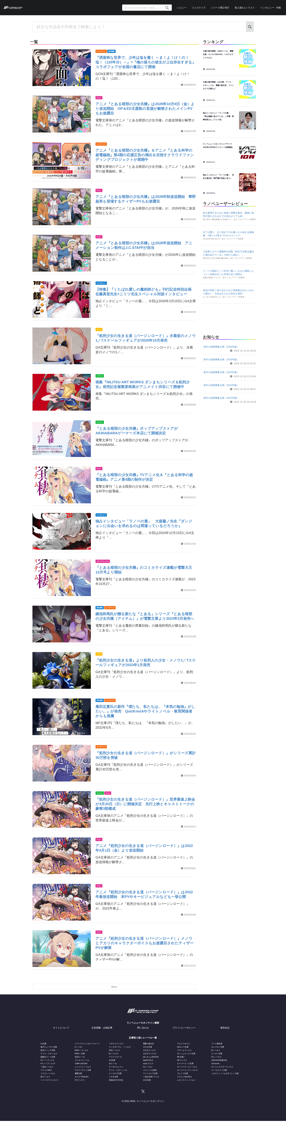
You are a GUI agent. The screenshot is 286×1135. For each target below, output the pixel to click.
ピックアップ (101, 51)
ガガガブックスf (149, 1054)
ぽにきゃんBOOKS (151, 1057)
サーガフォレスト (116, 1067)
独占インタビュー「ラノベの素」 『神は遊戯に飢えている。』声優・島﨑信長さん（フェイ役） (218, 116)
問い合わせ (143, 1027)
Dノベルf (78, 1047)
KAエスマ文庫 (183, 1047)
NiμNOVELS (148, 1060)
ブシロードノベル (82, 1060)
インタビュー (101, 283)
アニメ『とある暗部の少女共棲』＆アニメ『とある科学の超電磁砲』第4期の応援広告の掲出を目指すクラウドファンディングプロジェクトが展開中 (144, 155)
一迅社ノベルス (47, 1067)
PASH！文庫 (80, 1054)
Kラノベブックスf (48, 1063)
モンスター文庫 (217, 1047)
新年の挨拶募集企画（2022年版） (221, 398)
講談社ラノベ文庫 (48, 1057)
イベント (100, 376)
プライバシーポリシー (184, 1027)
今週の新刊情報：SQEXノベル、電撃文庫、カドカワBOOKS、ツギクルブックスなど (218, 54)
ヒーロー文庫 (216, 1054)
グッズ (99, 329)
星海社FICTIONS (116, 1080)
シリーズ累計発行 (220, 7)
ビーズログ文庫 (115, 1073)
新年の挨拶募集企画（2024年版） (221, 372)
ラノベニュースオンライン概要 (143, 1022)
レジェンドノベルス (83, 1067)
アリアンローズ (115, 1057)
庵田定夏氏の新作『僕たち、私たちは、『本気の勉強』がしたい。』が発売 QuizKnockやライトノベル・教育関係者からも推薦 (145, 711)
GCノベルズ (216, 1057)
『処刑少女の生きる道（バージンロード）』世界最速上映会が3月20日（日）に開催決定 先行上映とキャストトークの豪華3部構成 (145, 804)
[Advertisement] (229, 318)
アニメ (99, 98)
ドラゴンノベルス (48, 1073)
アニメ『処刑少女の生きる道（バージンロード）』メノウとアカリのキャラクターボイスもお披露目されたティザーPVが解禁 (144, 943)
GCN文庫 (147, 1080)
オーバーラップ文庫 (185, 1063)
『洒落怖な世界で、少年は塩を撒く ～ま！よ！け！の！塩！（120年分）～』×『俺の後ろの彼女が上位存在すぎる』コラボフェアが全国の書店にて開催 (145, 62)
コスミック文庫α (150, 1070)
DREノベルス (114, 1050)
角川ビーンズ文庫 (48, 1050)
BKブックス (45, 1077)
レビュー (181, 7)
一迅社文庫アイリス (151, 1077)
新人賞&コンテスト (245, 7)
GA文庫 (112, 1060)
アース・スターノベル (118, 1070)
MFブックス (182, 1060)
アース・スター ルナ (49, 1054)
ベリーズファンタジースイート (87, 1044)
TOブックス (80, 1080)
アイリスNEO (46, 1070)
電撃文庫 (78, 1073)
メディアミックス (103, 561)
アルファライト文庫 (83, 1070)
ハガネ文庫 (113, 1077)
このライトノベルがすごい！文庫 (225, 1073)
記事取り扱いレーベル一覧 (143, 1037)
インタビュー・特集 (270, 7)
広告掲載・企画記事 (102, 1027)
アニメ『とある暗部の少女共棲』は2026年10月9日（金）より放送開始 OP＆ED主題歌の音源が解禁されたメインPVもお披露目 (145, 108)
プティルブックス (184, 1050)
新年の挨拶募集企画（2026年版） (221, 346)
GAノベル (113, 1063)
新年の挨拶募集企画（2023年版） (221, 385)
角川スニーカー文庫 (49, 1047)
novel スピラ (148, 1063)
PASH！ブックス (81, 1050)
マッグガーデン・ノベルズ (120, 1047)
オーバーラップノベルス (187, 1067)
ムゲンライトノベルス (186, 1080)
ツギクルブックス (116, 1044)
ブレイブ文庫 (182, 1073)
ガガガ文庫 (147, 1047)
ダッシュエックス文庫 (186, 1054)
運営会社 (225, 1027)
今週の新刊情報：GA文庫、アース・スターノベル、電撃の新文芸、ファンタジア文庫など (218, 85)
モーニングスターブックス (222, 1067)
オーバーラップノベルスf (187, 1070)
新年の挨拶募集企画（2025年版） (221, 359)
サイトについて (61, 1027)
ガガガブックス (149, 1050)
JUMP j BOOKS (81, 1063)
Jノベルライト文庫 (219, 1070)
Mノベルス (215, 1050)
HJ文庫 (44, 1044)
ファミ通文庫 (216, 1044)
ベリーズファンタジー (50, 1080)
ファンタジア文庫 (150, 1073)
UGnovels (215, 1063)
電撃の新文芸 (148, 1044)
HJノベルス (148, 1067)
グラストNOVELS (184, 1077)
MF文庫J (180, 1057)
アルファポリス (183, 1044)
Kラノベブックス (47, 1060)
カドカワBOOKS (81, 1077)
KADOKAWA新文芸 (219, 1060)
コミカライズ (199, 7)
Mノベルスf (113, 1054)
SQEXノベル (80, 1057)
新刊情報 (112, 51)
